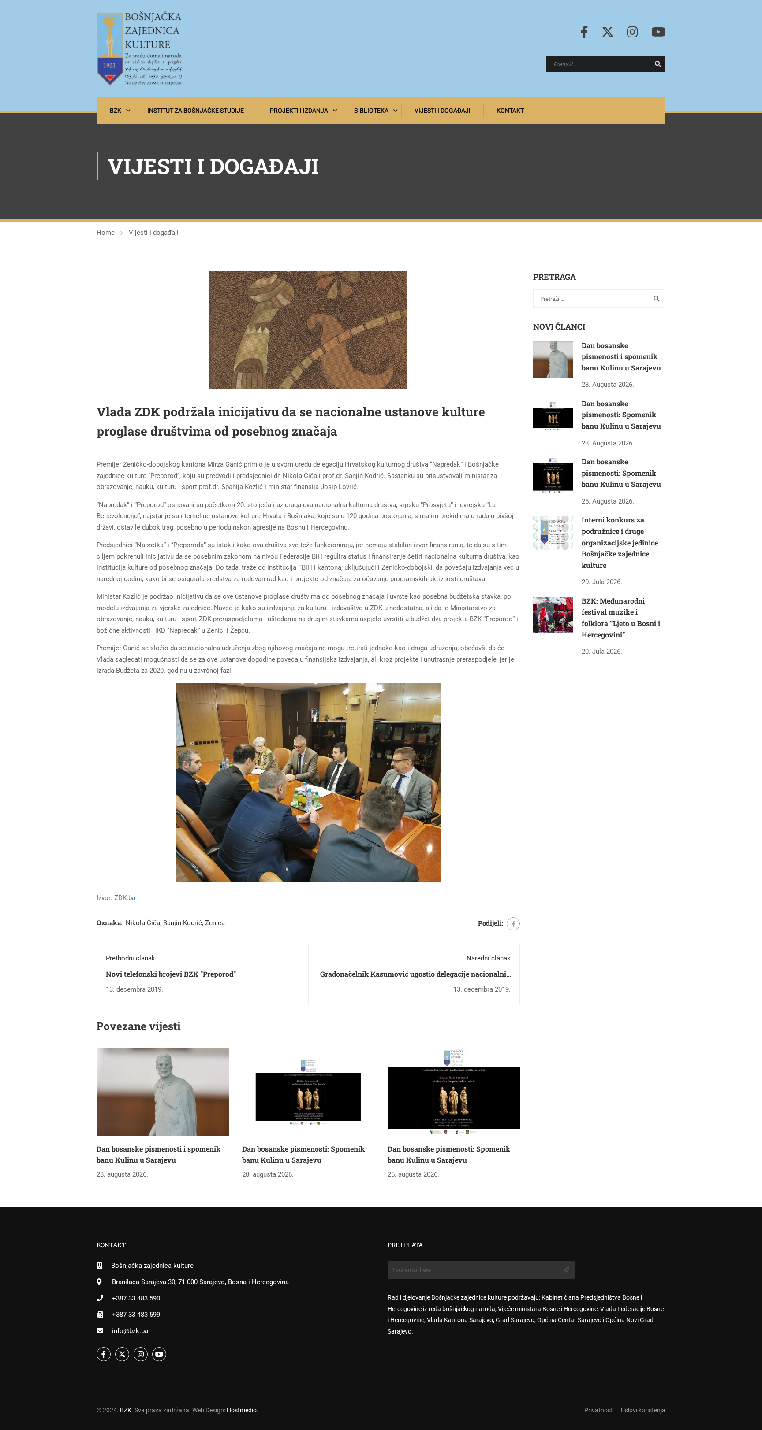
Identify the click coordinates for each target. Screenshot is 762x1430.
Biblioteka (371, 110)
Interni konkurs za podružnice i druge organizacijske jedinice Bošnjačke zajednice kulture (620, 542)
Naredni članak (489, 958)
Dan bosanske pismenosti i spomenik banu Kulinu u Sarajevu (621, 356)
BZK (115, 110)
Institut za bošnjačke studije (195, 110)
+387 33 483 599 (136, 1315)
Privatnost (598, 1410)
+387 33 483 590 (136, 1298)
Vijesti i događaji (443, 110)
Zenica (215, 923)
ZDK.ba (124, 898)
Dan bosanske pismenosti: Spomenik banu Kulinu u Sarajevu (621, 414)
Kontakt (510, 110)
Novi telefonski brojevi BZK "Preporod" (171, 973)
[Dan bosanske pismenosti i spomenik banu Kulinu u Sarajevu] (163, 1092)
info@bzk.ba (130, 1331)
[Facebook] (513, 923)
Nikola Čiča (143, 923)
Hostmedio (242, 1410)
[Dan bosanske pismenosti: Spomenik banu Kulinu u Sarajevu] (308, 1092)
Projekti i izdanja (299, 110)
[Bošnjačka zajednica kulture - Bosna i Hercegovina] (139, 48)
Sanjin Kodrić (182, 923)
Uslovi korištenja (643, 1410)
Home (106, 233)
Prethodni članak (130, 958)
